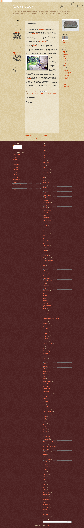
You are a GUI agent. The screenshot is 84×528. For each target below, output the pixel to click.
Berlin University (46, 184)
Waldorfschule (45, 496)
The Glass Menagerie (47, 459)
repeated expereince (47, 409)
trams (44, 481)
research (44, 413)
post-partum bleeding (47, 388)
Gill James (65, 40)
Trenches (14, 189)
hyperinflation (45, 311)
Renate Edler (43, 50)
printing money (46, 399)
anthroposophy (46, 170)
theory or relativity (46, 472)
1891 (44, 147)
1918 (44, 154)
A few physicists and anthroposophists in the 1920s (67, 72)
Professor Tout (46, 401)
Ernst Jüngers (45, 248)
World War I (45, 509)
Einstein (14, 162)
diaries (44, 230)
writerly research (46, 511)
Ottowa (44, 378)
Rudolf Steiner (15, 185)
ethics (44, 253)
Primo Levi (45, 396)
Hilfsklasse (45, 298)
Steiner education (46, 439)
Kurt (44, 340)
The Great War (46, 461)
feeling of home (46, 267)
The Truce (45, 471)
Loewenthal (45, 356)
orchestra (45, 376)
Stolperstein (28, 78)
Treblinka (44, 487)
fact (43, 258)
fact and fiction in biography (48, 260)
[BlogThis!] (42, 91)
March (65, 69)
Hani (44, 291)
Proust (44, 404)
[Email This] (41, 91)
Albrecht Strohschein (16, 154)
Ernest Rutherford (46, 245)
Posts (15, 145)
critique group (45, 223)
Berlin (44, 180)
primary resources (46, 394)
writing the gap (45, 514)
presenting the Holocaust (47, 393)
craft (44, 215)
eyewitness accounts (47, 257)
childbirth (44, 197)
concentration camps (47, 210)
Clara (44, 203)
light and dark (45, 350)
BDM (44, 179)
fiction (44, 268)
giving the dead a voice (47, 280)
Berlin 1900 (66, 84)
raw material (45, 406)
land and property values (47, 343)
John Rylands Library (47, 325)
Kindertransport (46, 333)
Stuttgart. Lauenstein (47, 448)
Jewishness (45, 321)
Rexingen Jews (46, 418)
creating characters (46, 217)
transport (44, 484)
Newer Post (28, 135)
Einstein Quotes (15, 164)
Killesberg (45, 330)
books (44, 190)
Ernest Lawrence (46, 243)
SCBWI (44, 433)
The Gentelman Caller (47, 457)
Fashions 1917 (15, 172)
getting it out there (46, 278)
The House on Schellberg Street (49, 462)
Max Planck (45, 366)
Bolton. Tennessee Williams (48, 188)
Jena (44, 320)
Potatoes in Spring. (36, 33)
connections (45, 212)
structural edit (45, 444)
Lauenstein (45, 345)
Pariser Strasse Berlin (47, 381)
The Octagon (45, 464)
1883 (44, 145)
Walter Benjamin (46, 497)
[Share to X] (43, 91)
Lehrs (44, 346)
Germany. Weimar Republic (48, 277)
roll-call (44, 419)
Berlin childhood (46, 182)
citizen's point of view (47, 202)
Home (45, 135)
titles (44, 477)
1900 (44, 149)
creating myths (46, 218)
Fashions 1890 (15, 167)
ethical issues (45, 252)
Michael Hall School (47, 371)
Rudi (44, 421)
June (65, 63)
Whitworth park (46, 502)
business (44, 192)
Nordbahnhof (45, 374)
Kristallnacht (45, 336)
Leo (43, 348)
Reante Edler (14, 182)
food (44, 270)
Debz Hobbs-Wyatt (46, 228)
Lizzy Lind (45, 355)
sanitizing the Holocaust (47, 428)
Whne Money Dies (46, 504)
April (65, 67)
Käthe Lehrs (45, 328)
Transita (44, 482)
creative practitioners (47, 220)
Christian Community (47, 198)
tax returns (45, 454)
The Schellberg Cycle (47, 467)
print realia (45, 398)
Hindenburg (45, 300)
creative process (46, 222)
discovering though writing (48, 232)
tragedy (44, 479)
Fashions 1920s (15, 174)
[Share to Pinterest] (46, 91)
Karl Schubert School (16, 177)
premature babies (46, 391)
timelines (44, 476)
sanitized (44, 426)
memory (44, 368)
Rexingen (45, 416)
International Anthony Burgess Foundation (51, 318)
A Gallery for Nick (46, 159)
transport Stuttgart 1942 (47, 486)
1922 (44, 157)
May (65, 65)
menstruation (45, 369)
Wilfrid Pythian (45, 506)
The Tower (45, 469)
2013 (64, 51)
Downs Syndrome (46, 233)
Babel (44, 177)
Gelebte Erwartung (46, 273)
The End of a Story (16, 22)
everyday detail (46, 255)
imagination (45, 315)
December (66, 52)
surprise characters (46, 451)
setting (44, 434)
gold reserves (45, 285)
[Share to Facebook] (44, 91)
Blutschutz (45, 187)
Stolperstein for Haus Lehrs (17, 187)
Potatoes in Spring (42, 29)
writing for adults (46, 512)
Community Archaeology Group (49, 208)
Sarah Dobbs (45, 429)
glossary (44, 281)
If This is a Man (46, 313)
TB (43, 456)
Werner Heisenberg (46, 499)
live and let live (46, 353)
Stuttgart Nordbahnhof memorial (49, 446)
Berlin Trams (14, 161)
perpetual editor (46, 384)
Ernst (44, 247)
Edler (44, 237)
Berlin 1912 (14, 159)
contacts (44, 213)
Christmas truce (46, 200)
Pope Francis (45, 386)
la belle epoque (46, 341)
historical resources (46, 303)
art (43, 174)
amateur (44, 165)
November (66, 54)
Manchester (45, 363)
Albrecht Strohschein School (17, 156)
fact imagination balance (47, 262)
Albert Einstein (67, 80)
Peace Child (45, 383)
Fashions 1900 (15, 169)
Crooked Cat (45, 225)
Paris (44, 379)
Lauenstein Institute (16, 179)
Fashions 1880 (15, 166)
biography (45, 185)
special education (46, 436)
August (65, 60)
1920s (44, 155)
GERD (44, 275)
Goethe (44, 283)
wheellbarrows (45, 501)
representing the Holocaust (48, 411)
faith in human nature (47, 263)
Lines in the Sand (46, 351)
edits (44, 235)
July (65, 61)
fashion (44, 265)
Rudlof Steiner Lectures (16, 184)
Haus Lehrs (36, 93)
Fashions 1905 (15, 171)
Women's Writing (46, 507)
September (66, 58)
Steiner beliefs (45, 438)
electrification (45, 240)
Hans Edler (45, 293)
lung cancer (45, 358)
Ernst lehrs (45, 250)
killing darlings (45, 331)
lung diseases (45, 359)
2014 (64, 49)
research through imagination (48, 414)
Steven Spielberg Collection (48, 441)
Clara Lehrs (31, 93)
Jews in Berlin (45, 323)
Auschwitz (45, 175)
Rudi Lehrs (45, 423)
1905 (44, 150)
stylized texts (45, 449)
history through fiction (47, 305)
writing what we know (47, 516)
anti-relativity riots (46, 172)
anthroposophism (46, 169)
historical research (46, 301)
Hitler (44, 306)
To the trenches (16, 32)
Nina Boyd (45, 373)
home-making (45, 310)
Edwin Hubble (45, 238)
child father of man (46, 195)
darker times (45, 227)
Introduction (66, 86)
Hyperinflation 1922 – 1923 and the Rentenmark (67, 77)
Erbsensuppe (45, 242)
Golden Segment (46, 286)
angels (44, 167)
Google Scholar (46, 288)
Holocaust (45, 308)
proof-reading (45, 403)
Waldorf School (46, 494)
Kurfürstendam (46, 338)
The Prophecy (45, 466)
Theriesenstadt (46, 474)
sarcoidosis (45, 431)
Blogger (47, 525)
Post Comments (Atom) (34, 138)
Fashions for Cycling (16, 176)
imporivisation (45, 316)
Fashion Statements (66, 82)
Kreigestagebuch (46, 335)
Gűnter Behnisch (46, 290)
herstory (44, 296)
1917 (44, 152)
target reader (45, 452)
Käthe (44, 326)
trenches (44, 489)
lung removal (45, 361)
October (66, 56)
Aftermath (15, 63)
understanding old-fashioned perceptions (50, 491)
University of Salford (47, 492)
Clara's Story (23, 6)
